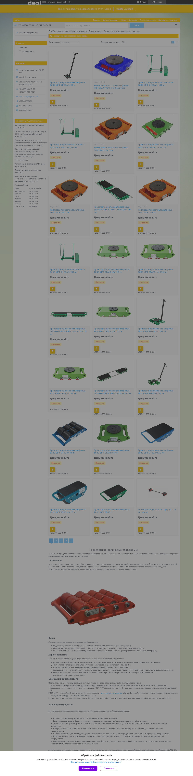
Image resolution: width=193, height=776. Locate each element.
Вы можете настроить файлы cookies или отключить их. (95, 762)
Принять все (88, 768)
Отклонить (109, 768)
